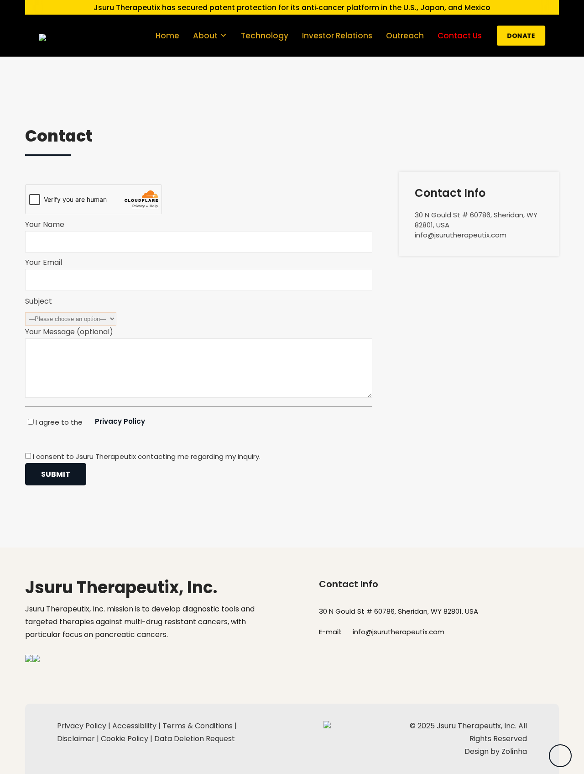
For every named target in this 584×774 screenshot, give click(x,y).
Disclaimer (76, 738)
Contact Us (460, 35)
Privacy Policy (120, 421)
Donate (521, 35)
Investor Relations (337, 35)
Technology (264, 35)
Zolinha (514, 751)
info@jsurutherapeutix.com (398, 632)
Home (167, 35)
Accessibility (134, 726)
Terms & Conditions (197, 726)
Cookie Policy (124, 738)
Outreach (405, 35)
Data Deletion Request (194, 738)
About (205, 35)
